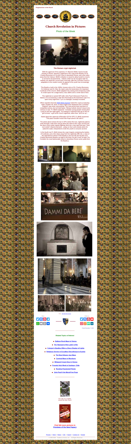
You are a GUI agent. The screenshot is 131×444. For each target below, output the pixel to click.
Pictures (48, 434)
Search (69, 434)
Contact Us (76, 434)
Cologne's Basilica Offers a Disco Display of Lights (65, 348)
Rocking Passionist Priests (66, 369)
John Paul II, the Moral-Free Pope (66, 372)
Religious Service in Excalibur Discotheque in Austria (66, 351)
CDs (64, 434)
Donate (83, 434)
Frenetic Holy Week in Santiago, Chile (66, 365)
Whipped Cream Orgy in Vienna (65, 362)
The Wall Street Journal (66, 313)
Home (54, 434)
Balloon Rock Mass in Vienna (66, 341)
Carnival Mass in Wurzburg (66, 358)
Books (59, 434)
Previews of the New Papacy (65, 427)
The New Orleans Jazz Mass (66, 355)
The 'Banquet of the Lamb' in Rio (66, 345)
